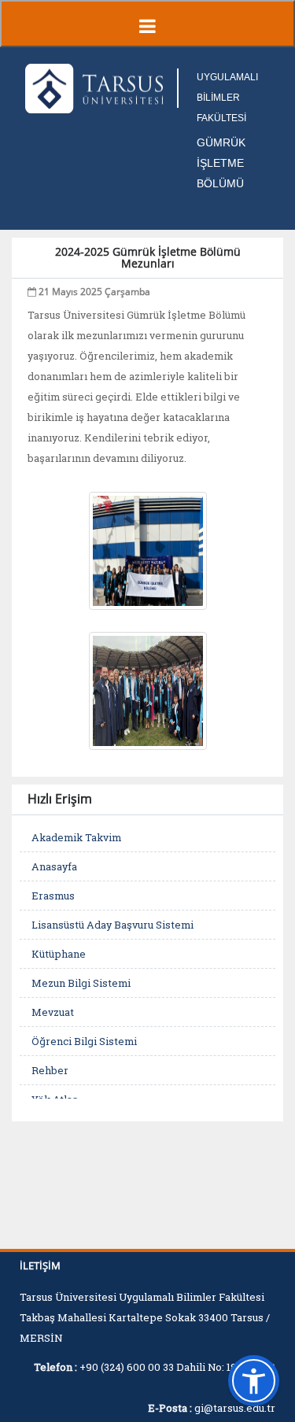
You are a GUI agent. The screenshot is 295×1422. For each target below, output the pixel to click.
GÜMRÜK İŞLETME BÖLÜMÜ (221, 163)
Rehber (49, 1070)
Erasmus (53, 895)
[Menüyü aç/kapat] (147, 23)
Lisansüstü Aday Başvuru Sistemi (112, 925)
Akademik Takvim (76, 837)
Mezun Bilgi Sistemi (81, 983)
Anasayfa (54, 866)
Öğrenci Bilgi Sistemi (84, 1041)
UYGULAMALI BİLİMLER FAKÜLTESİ (227, 98)
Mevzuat (52, 1012)
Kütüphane (58, 954)
